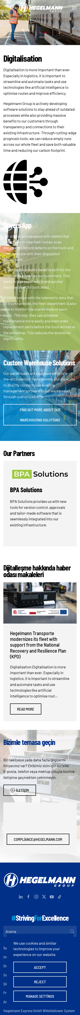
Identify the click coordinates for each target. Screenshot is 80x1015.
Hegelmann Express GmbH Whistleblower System (39, 1010)
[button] (74, 8)
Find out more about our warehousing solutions (40, 414)
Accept (40, 967)
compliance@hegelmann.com (38, 839)
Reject (40, 981)
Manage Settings (40, 996)
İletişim (22, 790)
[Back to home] (40, 8)
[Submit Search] (72, 931)
